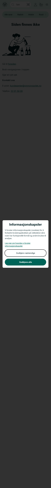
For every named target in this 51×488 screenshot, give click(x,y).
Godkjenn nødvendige (25, 253)
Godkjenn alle (25, 262)
